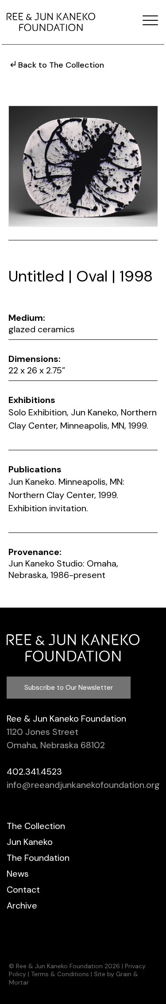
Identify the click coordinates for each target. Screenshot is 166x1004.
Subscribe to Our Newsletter (68, 687)
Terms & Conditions (60, 974)
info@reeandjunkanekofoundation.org (83, 785)
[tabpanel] (83, 166)
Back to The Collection (61, 65)
